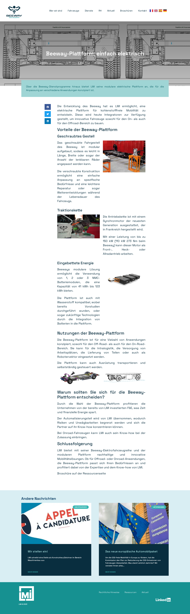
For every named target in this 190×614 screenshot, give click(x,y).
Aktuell (110, 10)
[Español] (161, 10)
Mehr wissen (33, 572)
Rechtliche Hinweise (109, 592)
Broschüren (126, 10)
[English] (156, 10)
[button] (48, 107)
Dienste (89, 10)
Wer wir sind (55, 10)
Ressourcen (130, 592)
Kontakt (142, 10)
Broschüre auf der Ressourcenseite (81, 473)
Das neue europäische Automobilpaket (131, 551)
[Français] (152, 10)
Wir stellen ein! (38, 551)
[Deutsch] (165, 10)
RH (100, 10)
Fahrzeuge (73, 10)
